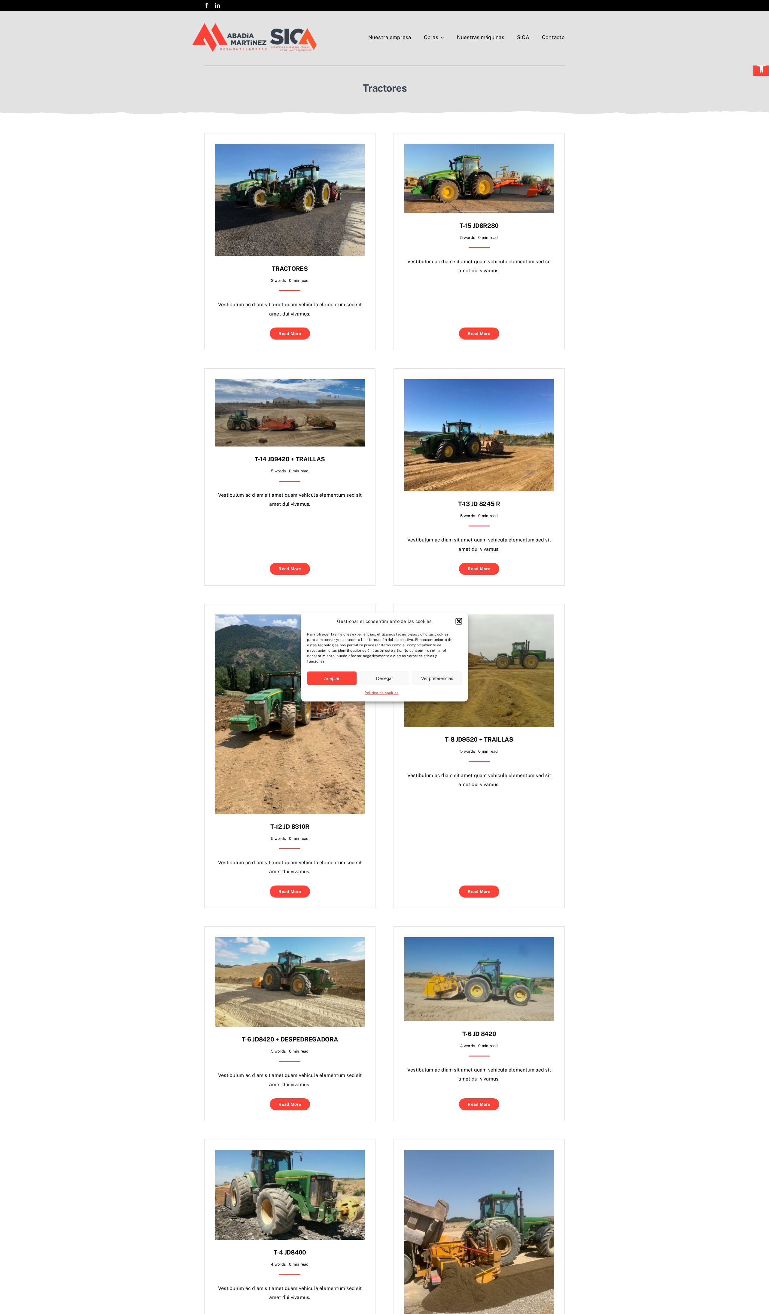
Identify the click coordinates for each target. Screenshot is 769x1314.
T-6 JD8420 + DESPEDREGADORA (290, 1039)
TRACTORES (290, 268)
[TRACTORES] (290, 148)
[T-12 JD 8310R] (290, 619)
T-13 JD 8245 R (479, 504)
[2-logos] (254, 25)
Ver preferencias (437, 678)
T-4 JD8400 (290, 1252)
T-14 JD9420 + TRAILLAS (290, 459)
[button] (761, 68)
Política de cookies (382, 693)
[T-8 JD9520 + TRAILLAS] (479, 619)
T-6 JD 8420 (479, 1034)
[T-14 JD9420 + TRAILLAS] (290, 383)
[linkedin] (217, 5)
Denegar (384, 678)
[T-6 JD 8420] (479, 941)
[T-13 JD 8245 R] (479, 383)
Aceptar (331, 678)
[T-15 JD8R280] (479, 148)
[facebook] (206, 5)
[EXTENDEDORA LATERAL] (479, 1154)
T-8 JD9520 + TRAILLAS (479, 739)
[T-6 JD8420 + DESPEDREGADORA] (290, 941)
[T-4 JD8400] (290, 1154)
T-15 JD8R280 (479, 225)
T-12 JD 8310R (289, 826)
